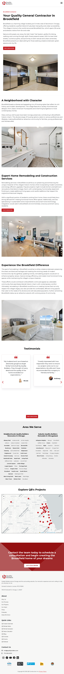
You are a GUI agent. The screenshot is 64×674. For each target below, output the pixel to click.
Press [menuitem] (3, 609)
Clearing (6, 450)
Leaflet (42, 532)
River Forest (40, 455)
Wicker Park (17, 479)
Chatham (23, 448)
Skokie (56, 455)
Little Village (21, 463)
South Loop (15, 471)
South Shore (23, 471)
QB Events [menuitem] (4, 639)
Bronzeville (24, 445)
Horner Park (24, 455)
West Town (8, 479)
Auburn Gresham (15, 443)
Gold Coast (24, 453)
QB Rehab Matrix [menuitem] (6, 626)
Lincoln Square (11, 463)
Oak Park (38, 453)
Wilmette (44, 458)
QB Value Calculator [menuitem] (7, 631)
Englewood (8, 453)
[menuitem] (3, 657)
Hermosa (16, 455)
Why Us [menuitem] (4, 599)
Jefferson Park (8, 461)
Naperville (45, 450)
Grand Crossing (8, 455)
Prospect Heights (54, 453)
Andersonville (15, 440)
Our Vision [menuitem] (4, 607)
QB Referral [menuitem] (5, 641)
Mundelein (38, 450)
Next (61, 382)
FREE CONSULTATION (9, 48)
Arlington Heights (41, 440)
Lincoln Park (24, 461)
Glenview (56, 445)
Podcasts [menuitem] (4, 612)
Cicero (48, 443)
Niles (51, 450)
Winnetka (51, 458)
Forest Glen (16, 453)
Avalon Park (24, 443)
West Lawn (18, 476)
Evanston (50, 445)
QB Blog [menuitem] (4, 634)
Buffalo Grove (41, 443)
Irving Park (25, 458)
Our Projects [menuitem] (5, 604)
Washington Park (19, 473)
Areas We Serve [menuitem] (6, 615)
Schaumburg (49, 455)
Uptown (10, 473)
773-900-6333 (8, 653)
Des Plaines (39, 445)
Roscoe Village (23, 468)
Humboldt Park (8, 458)
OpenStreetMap (50, 532)
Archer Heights (25, 440)
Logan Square (9, 466)
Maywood (47, 448)
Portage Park (23, 466)
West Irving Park (8, 476)
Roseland (7, 471)
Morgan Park (55, 448)
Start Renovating (8, 210)
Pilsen (15, 466)
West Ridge (26, 476)
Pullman (7, 468)
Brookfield (56, 440)
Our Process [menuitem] (5, 602)
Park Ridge (45, 453)
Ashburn (7, 443)
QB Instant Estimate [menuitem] (7, 623)
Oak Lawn (56, 450)
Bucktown (8, 448)
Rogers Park (14, 468)
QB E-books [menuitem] (5, 636)
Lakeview (16, 461)
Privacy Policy (43, 671)
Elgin (44, 445)
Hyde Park (17, 458)
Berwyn (50, 440)
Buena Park (16, 448)
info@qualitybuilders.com (11, 650)
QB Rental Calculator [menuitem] (7, 629)
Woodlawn (25, 479)
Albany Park (7, 440)
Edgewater (24, 450)
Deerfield (54, 443)
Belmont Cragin (15, 445)
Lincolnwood (39, 448)
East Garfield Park (15, 450)
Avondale (7, 445)
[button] (43, 516)
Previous (3, 382)
